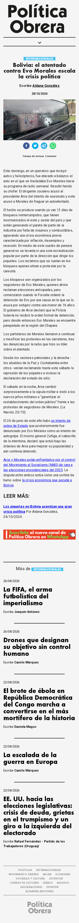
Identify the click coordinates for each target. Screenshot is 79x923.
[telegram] (44, 146)
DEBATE (48, 883)
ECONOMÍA (62, 874)
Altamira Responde (39, 891)
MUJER (47, 874)
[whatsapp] (53, 146)
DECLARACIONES (31, 887)
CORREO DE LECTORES (24, 883)
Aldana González (45, 86)
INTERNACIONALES (39, 58)
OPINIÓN (52, 887)
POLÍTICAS (25, 870)
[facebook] (26, 146)
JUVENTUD (56, 879)
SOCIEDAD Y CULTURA (30, 879)
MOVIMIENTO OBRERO (24, 874)
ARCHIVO (63, 883)
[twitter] (35, 146)
